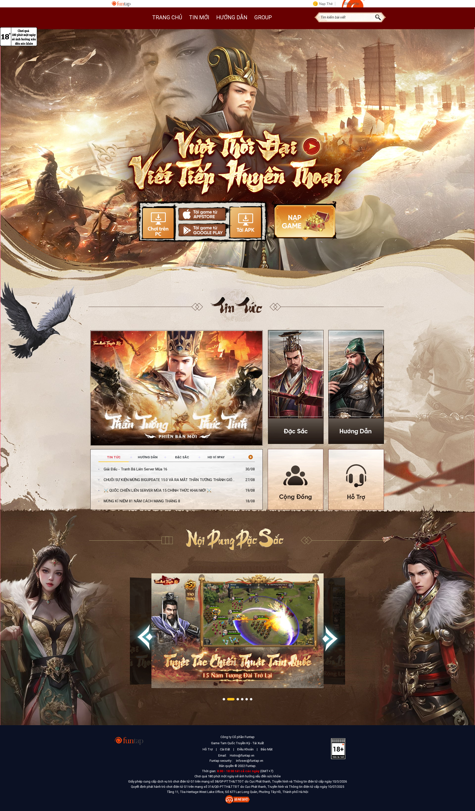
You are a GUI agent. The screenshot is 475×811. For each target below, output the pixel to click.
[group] (176, 388)
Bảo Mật (267, 749)
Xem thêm (250, 457)
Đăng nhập (351, 3)
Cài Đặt (225, 749)
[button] (258, 383)
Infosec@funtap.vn (249, 761)
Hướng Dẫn (231, 17)
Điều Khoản (245, 749)
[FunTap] (129, 740)
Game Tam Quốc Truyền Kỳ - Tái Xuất (237, 743)
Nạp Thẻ (326, 4)
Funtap (121, 3)
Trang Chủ (167, 17)
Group (263, 17)
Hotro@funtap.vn (242, 755)
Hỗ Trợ (208, 749)
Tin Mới (199, 17)
